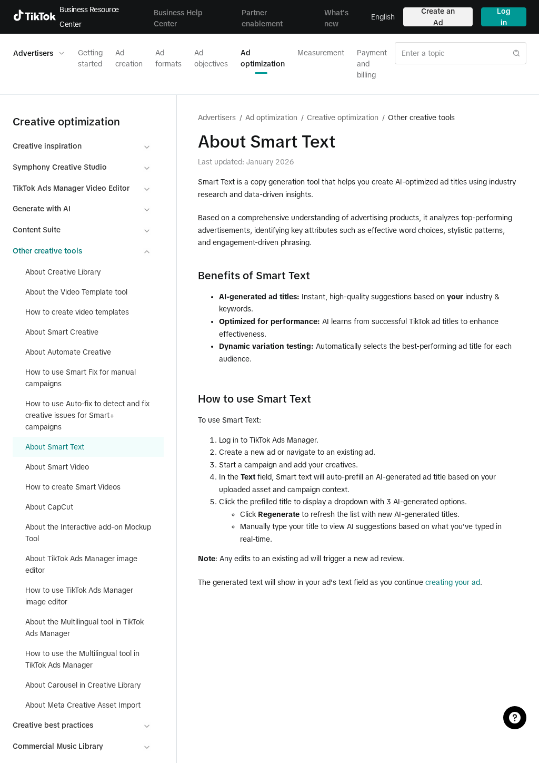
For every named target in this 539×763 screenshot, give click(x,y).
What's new (336, 18)
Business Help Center (178, 18)
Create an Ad (438, 16)
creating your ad (452, 582)
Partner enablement (262, 18)
